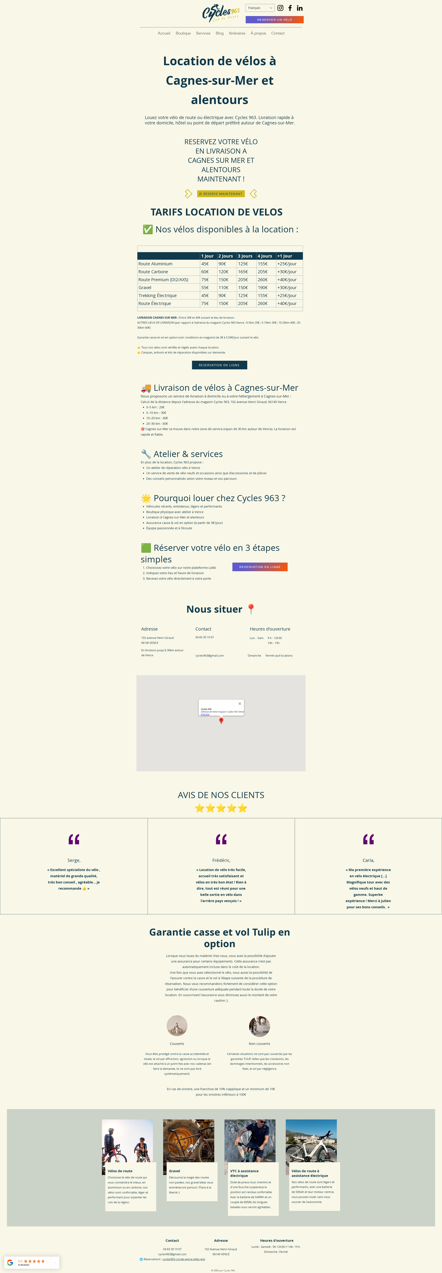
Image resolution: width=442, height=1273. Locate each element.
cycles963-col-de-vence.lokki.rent (184, 1259)
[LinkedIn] (300, 8)
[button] (183, 33)
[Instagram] (280, 8)
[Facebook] (290, 8)
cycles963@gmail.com (209, 655)
